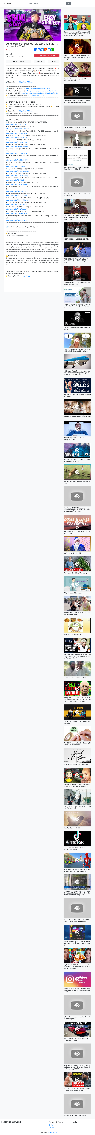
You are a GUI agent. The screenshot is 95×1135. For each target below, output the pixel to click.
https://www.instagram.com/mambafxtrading (41, 91)
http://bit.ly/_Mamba (28, 276)
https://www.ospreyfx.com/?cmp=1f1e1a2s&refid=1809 (40, 93)
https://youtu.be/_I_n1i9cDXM (16, 180)
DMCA (51, 1125)
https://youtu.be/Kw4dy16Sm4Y (17, 200)
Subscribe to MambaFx (47, 55)
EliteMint (8, 3)
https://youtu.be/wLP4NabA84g (17, 175)
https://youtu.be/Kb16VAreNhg (16, 153)
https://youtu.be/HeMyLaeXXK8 (17, 147)
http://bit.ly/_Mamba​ (26, 82)
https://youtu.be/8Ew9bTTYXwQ (17, 129)
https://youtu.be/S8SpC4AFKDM (17, 171)
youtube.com (52, 1132)
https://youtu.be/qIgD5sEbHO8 (17, 160)
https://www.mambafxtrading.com (38, 89)
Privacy (51, 1127)
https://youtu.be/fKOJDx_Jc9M (16, 196)
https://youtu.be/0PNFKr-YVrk (16, 142)
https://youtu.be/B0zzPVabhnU (17, 209)
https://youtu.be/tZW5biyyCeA (16, 167)
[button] (68, 3)
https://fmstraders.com (36, 95)
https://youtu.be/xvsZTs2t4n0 (16, 133)
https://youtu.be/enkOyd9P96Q (17, 184)
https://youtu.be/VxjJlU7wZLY (16, 204)
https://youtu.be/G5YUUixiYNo (17, 138)
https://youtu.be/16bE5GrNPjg (16, 220)
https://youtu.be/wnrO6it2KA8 (16, 213)
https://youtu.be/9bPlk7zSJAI (16, 124)
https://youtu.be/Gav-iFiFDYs (16, 191)
